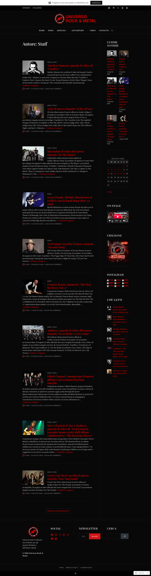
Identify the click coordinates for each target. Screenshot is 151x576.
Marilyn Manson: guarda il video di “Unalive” (70, 67)
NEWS (50, 30)
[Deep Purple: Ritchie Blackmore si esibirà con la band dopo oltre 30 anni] (124, 80)
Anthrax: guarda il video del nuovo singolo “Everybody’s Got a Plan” (69, 331)
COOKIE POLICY (86, 568)
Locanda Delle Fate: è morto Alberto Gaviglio (120, 341)
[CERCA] (112, 30)
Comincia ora (96, 3)
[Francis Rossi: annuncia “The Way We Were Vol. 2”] (124, 118)
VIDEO (93, 30)
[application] (118, 217)
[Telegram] (118, 8)
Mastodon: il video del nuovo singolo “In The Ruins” (65, 152)
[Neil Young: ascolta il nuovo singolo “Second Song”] (112, 118)
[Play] (110, 221)
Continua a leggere (30, 85)
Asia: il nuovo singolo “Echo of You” (70, 109)
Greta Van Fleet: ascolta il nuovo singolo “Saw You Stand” (68, 477)
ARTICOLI (61, 30)
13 (118, 173)
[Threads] (68, 534)
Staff (27, 89)
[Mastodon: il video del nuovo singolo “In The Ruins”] (112, 80)
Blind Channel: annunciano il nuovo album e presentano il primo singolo (70, 379)
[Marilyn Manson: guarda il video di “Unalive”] (112, 54)
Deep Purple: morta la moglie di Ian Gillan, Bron (120, 309)
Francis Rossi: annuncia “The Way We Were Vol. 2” (69, 286)
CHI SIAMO (26, 8)
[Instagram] (113, 8)
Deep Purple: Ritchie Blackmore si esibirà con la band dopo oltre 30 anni (69, 200)
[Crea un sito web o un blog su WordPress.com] (75, 573)
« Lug (109, 192)
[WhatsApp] (64, 534)
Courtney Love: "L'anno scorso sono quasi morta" (120, 363)
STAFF (61, 568)
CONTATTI (104, 30)
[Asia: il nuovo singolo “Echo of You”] (124, 54)
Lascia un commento (53, 89)
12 (115, 173)
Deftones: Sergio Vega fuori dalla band (120, 373)
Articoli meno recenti (58, 511)
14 (121, 173)
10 (108, 173)
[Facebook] (109, 8)
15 (124, 173)
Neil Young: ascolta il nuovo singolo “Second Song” (70, 245)
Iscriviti (95, 536)
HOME (42, 30)
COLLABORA (37, 8)
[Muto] (124, 221)
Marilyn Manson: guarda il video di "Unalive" (120, 332)
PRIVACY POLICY (72, 568)
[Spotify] (127, 8)
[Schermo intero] (127, 221)
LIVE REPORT (78, 30)
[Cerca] (125, 536)
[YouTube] (122, 8)
